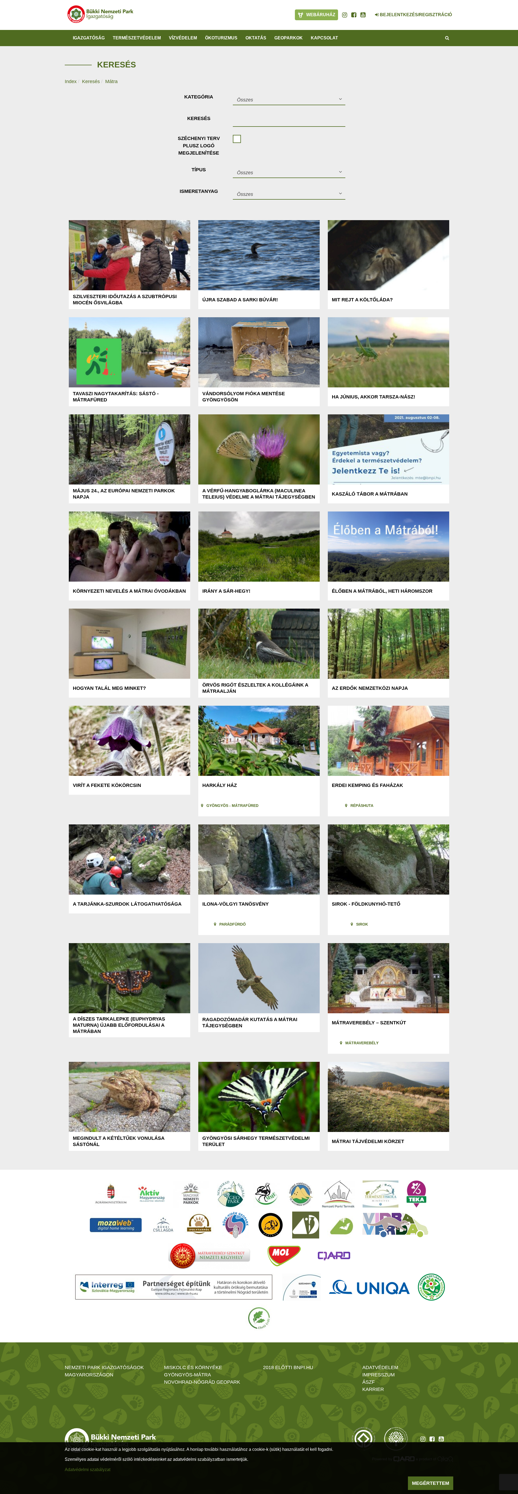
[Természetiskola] (380, 1194)
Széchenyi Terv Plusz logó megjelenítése (199, 146)
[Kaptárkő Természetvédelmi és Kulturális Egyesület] (301, 1194)
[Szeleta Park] (270, 1225)
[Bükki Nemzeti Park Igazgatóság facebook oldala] (354, 15)
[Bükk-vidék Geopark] (235, 1225)
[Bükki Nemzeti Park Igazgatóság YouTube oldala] (363, 15)
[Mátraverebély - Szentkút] (209, 1256)
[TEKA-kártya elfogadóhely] (416, 1194)
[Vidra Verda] (395, 1225)
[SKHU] (173, 1287)
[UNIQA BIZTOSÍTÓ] (369, 1287)
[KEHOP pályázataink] (301, 1287)
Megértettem (430, 1483)
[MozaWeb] (116, 1225)
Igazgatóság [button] (89, 38)
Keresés (91, 81)
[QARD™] (334, 1256)
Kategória (198, 97)
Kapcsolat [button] (324, 38)
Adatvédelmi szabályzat (87, 1469)
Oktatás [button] (256, 38)
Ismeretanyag (199, 191)
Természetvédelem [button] (137, 38)
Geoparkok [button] (288, 38)
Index (71, 81)
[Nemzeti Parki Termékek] (338, 1194)
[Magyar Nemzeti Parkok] (191, 1194)
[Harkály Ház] (305, 1225)
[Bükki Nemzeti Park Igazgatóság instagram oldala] (345, 15)
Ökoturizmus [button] (221, 38)
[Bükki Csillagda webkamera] (369, 12)
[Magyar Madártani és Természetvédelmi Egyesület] (266, 1194)
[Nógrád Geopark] (231, 1194)
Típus (199, 169)
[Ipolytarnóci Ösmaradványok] (199, 1225)
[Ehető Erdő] (259, 1318)
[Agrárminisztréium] (111, 1194)
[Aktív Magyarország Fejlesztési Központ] (151, 1194)
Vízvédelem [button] (183, 38)
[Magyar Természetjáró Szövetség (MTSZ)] (431, 1287)
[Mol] (284, 1256)
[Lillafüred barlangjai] (340, 1225)
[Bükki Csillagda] (163, 1225)
